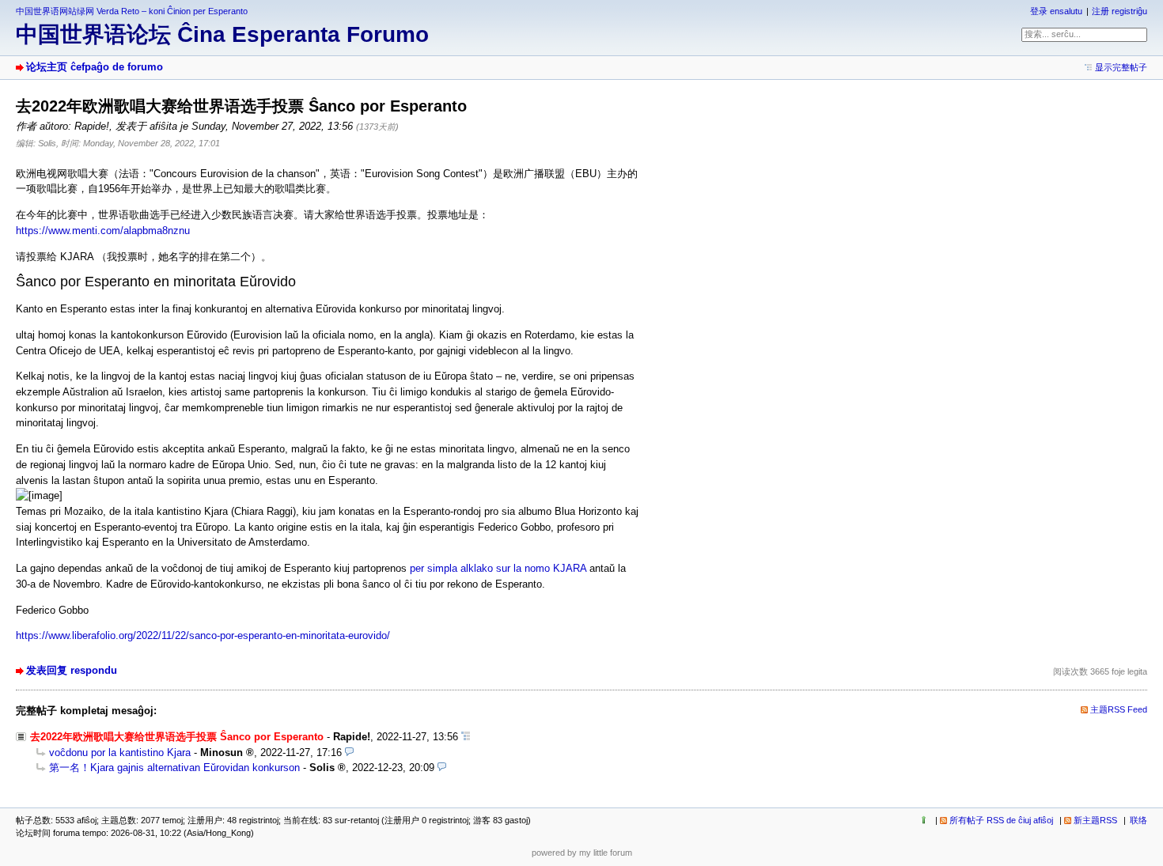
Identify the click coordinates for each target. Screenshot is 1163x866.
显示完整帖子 (1121, 67)
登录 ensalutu (1056, 11)
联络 (1138, 820)
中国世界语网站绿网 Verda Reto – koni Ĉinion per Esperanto (132, 11)
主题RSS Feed (1118, 709)
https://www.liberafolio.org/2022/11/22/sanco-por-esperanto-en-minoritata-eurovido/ (203, 635)
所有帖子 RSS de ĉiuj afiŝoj (1001, 820)
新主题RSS (1095, 820)
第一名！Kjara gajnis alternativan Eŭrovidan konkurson (174, 767)
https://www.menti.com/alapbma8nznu (103, 230)
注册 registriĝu (1119, 11)
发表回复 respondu (71, 670)
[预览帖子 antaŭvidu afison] (349, 752)
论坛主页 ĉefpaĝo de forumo (94, 67)
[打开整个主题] (465, 737)
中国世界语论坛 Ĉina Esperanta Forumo (222, 34)
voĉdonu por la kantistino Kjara (120, 752)
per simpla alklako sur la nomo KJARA (498, 568)
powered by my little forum (582, 852)
